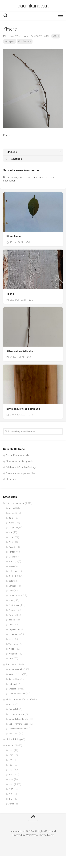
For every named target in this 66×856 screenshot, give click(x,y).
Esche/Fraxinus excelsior (19, 455)
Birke (10, 518)
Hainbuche (11, 479)
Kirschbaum (13, 236)
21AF (10, 789)
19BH (10, 770)
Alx (52, 835)
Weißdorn (12, 654)
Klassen (10, 745)
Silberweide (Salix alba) (20, 351)
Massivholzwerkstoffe (18, 719)
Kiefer (11, 581)
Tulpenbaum (14, 634)
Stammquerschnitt (16, 693)
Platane (12, 615)
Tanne (10, 293)
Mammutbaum (15, 595)
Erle (10, 542)
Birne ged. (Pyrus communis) (23, 408)
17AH (10, 760)
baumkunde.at (33, 6)
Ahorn (11, 508)
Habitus (12, 684)
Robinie (11, 620)
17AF (10, 755)
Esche (11, 547)
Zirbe (10, 658)
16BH (10, 750)
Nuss (10, 600)
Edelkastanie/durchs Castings (21, 467)
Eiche (10, 537)
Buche (11, 523)
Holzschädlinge (14, 739)
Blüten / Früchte (15, 674)
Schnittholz (13, 733)
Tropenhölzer (14, 629)
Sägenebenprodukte (17, 728)
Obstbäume (24, 41)
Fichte (11, 552)
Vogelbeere (13, 644)
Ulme (10, 639)
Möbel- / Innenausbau (18, 724)
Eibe (10, 532)
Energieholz (13, 709)
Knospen (9, 41)
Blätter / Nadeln (15, 669)
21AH (10, 794)
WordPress (32, 835)
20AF (10, 774)
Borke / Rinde (14, 679)
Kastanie (12, 576)
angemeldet (20, 177)
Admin (11, 804)
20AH (10, 779)
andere (11, 704)
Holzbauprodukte (16, 714)
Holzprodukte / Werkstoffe (19, 699)
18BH (10, 765)
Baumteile (11, 664)
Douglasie (13, 527)
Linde (10, 590)
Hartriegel (13, 561)
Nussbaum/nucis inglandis (20, 461)
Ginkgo (11, 557)
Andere (11, 513)
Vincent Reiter (41, 36)
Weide (11, 649)
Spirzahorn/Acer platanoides (20, 473)
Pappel (11, 610)
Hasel (11, 566)
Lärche (11, 586)
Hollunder (12, 571)
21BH (10, 799)
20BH (56, 36)
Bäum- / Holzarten (15, 503)
